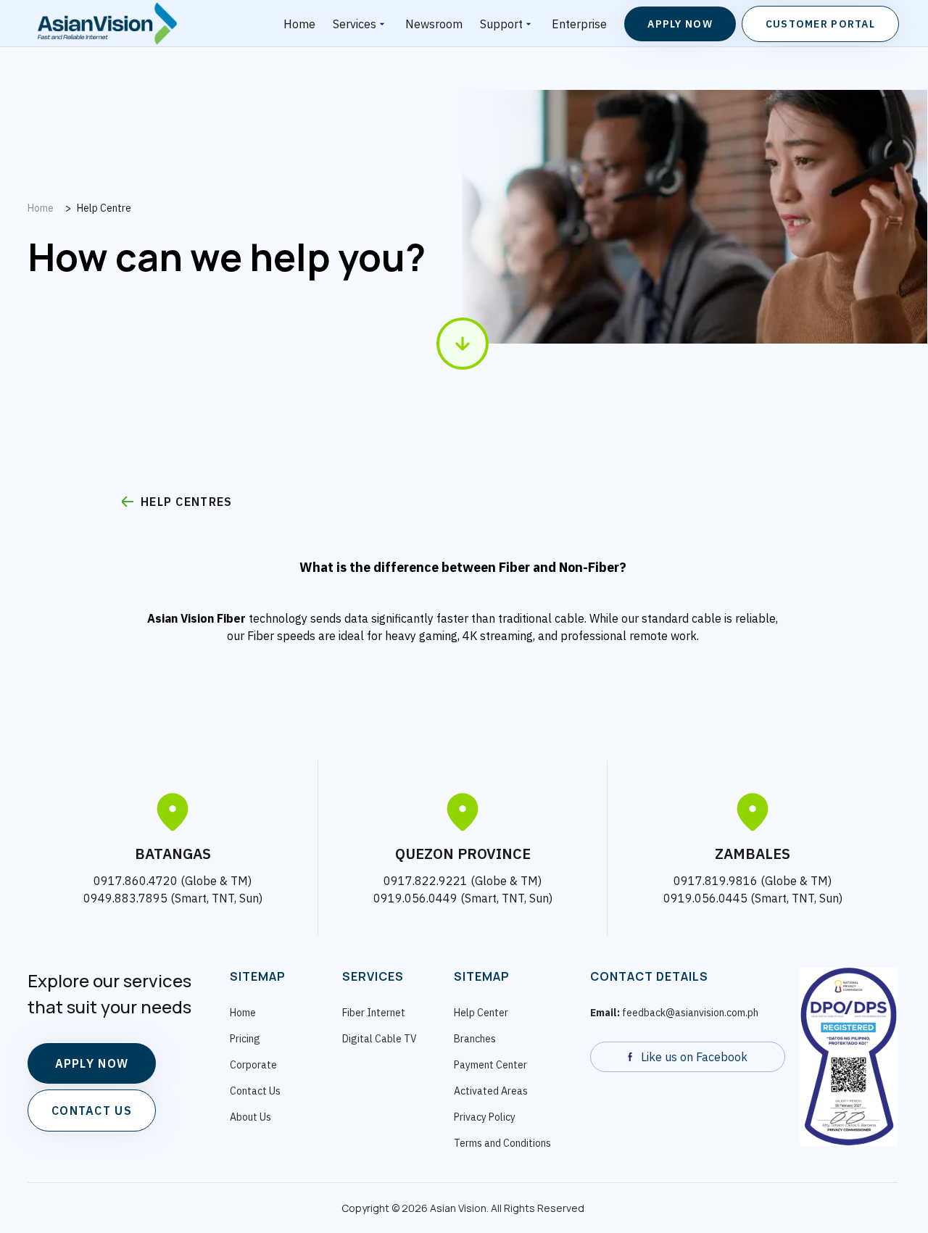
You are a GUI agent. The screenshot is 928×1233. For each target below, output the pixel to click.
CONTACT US (91, 1110)
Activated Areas (491, 1090)
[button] (360, 23)
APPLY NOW (92, 1063)
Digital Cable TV (379, 1038)
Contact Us (255, 1090)
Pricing (245, 1038)
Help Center (481, 1012)
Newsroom (434, 24)
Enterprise (579, 24)
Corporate (253, 1064)
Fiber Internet (373, 1012)
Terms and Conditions (502, 1143)
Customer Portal (820, 23)
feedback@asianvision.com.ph (674, 1012)
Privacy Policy (484, 1117)
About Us (250, 1117)
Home (299, 24)
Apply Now (680, 23)
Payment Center (490, 1064)
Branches (475, 1038)
